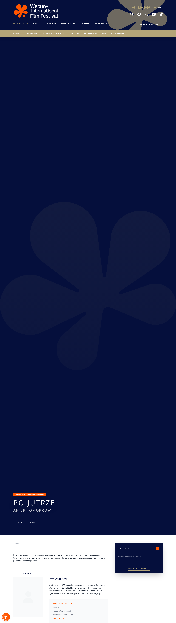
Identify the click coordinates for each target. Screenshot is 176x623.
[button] (5, 617)
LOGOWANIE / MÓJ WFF (151, 24)
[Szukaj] (131, 14)
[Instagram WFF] (146, 14)
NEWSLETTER (100, 24)
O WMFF (37, 24)
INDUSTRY (85, 24)
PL (155, 7)
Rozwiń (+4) (58, 618)
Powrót (18, 544)
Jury (104, 34)
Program (17, 34)
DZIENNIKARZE (68, 24)
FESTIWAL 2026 (20, 24)
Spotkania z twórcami (54, 34)
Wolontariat (117, 34)
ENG (160, 7)
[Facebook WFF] (139, 14)
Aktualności (90, 34)
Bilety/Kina (33, 34)
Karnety (75, 34)
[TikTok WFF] (161, 14)
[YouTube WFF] (154, 14)
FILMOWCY (50, 24)
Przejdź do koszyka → (139, 569)
